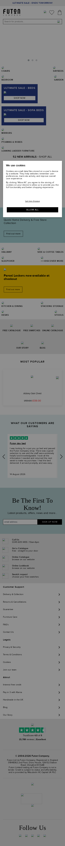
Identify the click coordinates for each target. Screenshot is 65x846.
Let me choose (32, 201)
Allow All (32, 210)
